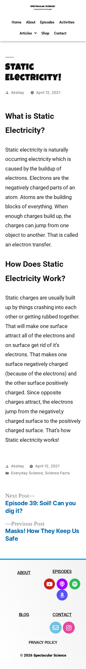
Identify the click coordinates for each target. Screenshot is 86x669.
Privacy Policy (43, 642)
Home (16, 22)
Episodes (47, 22)
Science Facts (57, 473)
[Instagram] (69, 628)
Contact (60, 33)
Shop (45, 33)
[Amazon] (62, 595)
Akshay (17, 92)
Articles (26, 33)
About (30, 22)
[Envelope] (56, 628)
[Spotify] (74, 584)
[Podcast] (62, 584)
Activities (67, 22)
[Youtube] (49, 584)
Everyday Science (27, 473)
